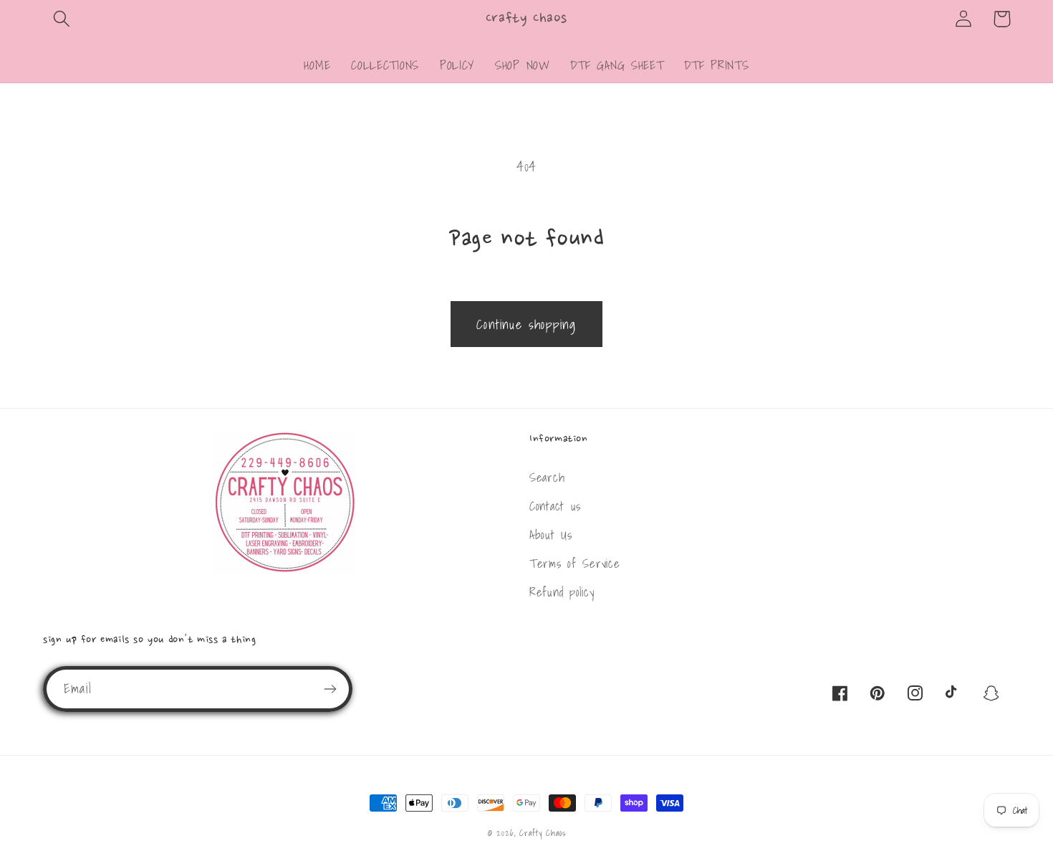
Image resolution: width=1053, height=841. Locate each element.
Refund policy (561, 592)
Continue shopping (526, 324)
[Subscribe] (330, 689)
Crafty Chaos (542, 833)
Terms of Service (574, 563)
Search (546, 477)
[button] (62, 19)
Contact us (555, 505)
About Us (550, 534)
